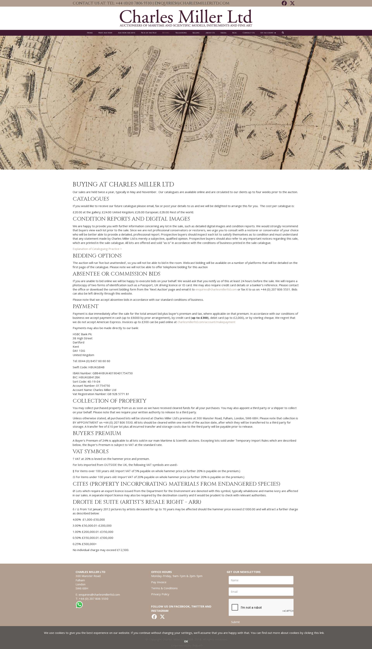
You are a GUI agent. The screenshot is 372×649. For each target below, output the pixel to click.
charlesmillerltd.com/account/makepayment (206, 322)
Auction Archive (126, 32)
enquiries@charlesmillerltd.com (216, 289)
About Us (210, 32)
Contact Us (249, 32)
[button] (283, 33)
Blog (234, 32)
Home (90, 32)
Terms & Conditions (164, 588)
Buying (166, 32)
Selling (196, 32)
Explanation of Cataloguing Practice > (97, 249)
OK (186, 641)
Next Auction (105, 32)
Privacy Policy (160, 594)
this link (319, 633)
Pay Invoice (158, 582)
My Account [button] (267, 32)
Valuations (181, 32)
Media (223, 32)
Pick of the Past (149, 32)
